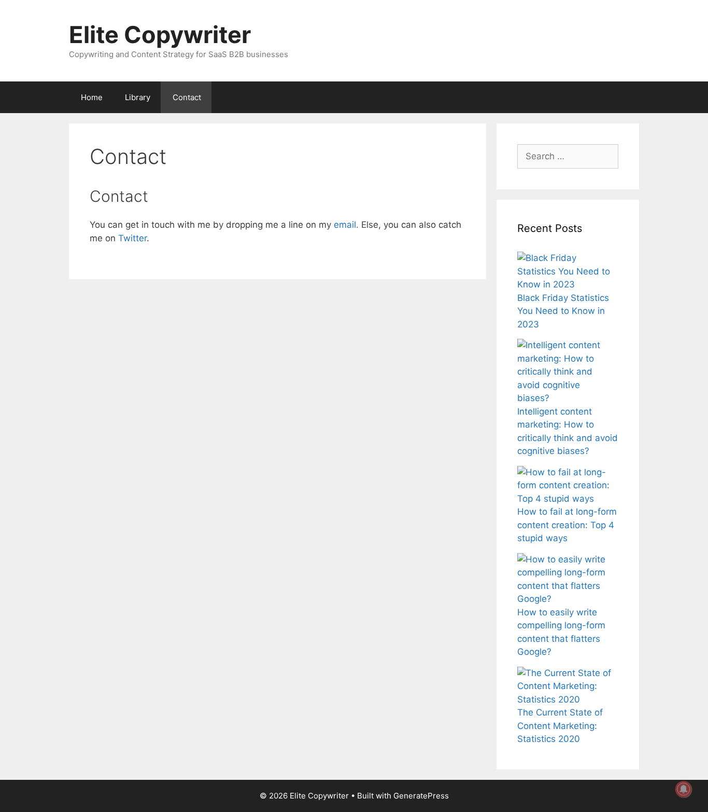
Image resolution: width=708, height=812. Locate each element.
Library (137, 97)
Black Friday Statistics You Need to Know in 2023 (563, 311)
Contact (187, 97)
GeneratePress (421, 796)
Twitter (132, 238)
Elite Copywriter (160, 34)
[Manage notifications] (683, 789)
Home (92, 97)
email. (346, 224)
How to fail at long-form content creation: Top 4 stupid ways (567, 524)
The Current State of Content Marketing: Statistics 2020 (560, 725)
